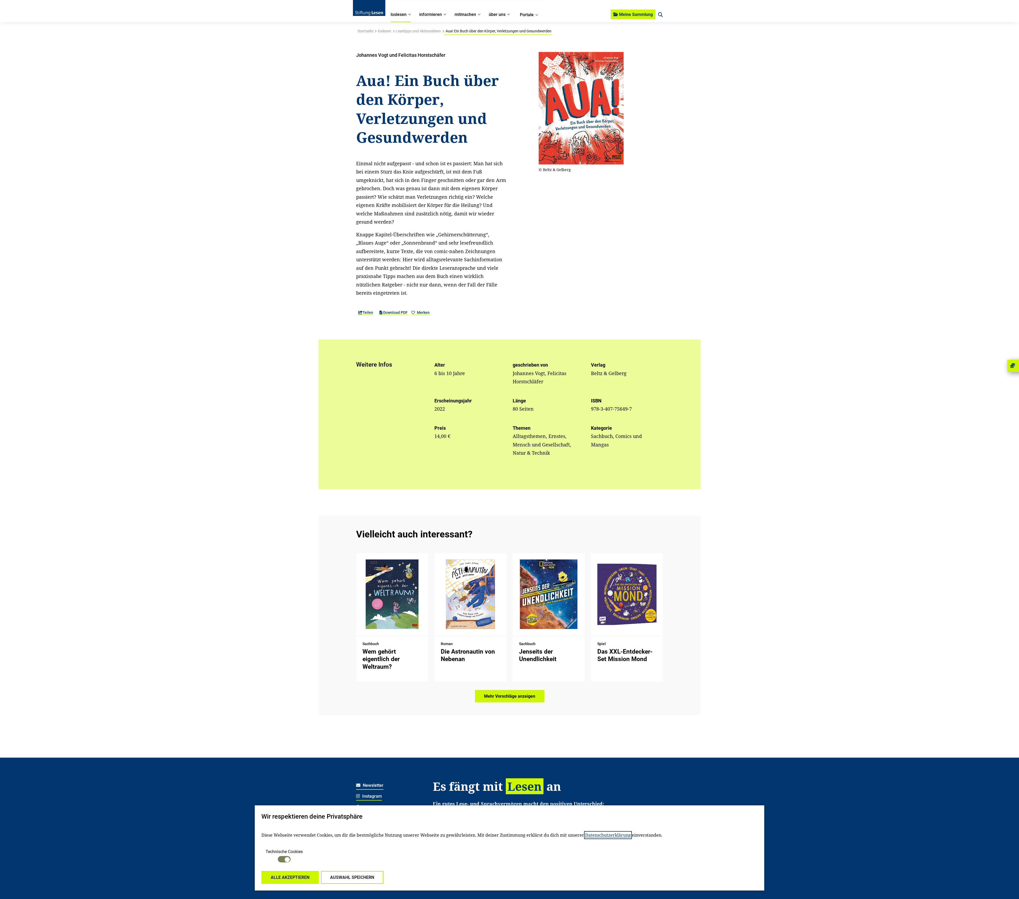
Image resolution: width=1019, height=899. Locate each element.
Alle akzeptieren (290, 877)
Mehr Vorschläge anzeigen (509, 696)
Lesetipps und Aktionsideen (418, 31)
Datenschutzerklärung (608, 835)
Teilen (367, 312)
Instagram (371, 796)
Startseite (365, 31)
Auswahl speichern (352, 877)
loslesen (384, 31)
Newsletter (372, 785)
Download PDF (395, 312)
